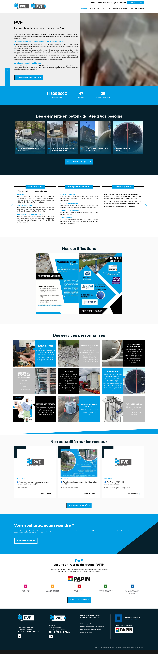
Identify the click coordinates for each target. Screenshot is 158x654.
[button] (146, 206)
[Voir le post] (35, 463)
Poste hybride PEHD (86, 632)
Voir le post (46, 494)
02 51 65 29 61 (121, 2)
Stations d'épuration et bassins (89, 624)
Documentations (120, 8)
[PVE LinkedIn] (19, 636)
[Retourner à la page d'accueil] (30, 6)
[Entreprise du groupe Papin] (79, 581)
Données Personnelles (123, 647)
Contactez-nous (105, 2)
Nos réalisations (137, 8)
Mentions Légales (108, 647)
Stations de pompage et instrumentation (92, 626)
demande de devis (135, 2)
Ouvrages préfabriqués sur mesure (90, 629)
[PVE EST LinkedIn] (51, 636)
